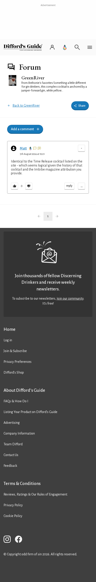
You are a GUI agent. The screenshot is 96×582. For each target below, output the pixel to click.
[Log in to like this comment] (14, 186)
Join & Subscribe (15, 351)
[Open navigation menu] (89, 47)
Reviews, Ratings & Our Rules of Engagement (35, 494)
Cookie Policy (13, 516)
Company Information (19, 433)
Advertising (12, 422)
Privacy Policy (13, 505)
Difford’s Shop (14, 372)
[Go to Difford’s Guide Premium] (64, 47)
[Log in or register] (52, 47)
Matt (23, 148)
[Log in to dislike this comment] (28, 186)
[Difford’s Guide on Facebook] (20, 540)
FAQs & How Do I (16, 401)
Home (9, 329)
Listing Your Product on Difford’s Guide (30, 412)
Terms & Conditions (22, 483)
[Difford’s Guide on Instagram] (9, 540)
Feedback (10, 465)
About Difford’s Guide (24, 390)
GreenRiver (32, 78)
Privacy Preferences (17, 361)
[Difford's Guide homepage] (24, 47)
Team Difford (13, 444)
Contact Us (11, 455)
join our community (70, 298)
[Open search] (77, 47)
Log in (8, 340)
